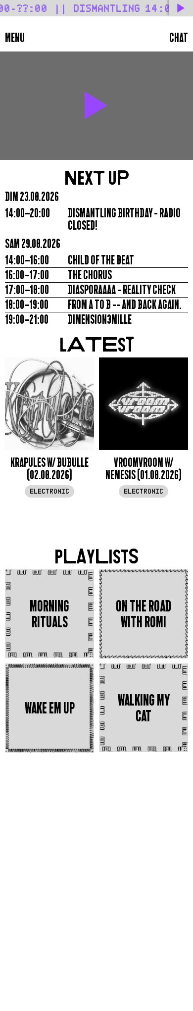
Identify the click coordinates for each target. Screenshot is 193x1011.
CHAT (178, 38)
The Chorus (90, 275)
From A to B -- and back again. (125, 305)
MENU (15, 38)
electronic (49, 491)
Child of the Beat (101, 260)
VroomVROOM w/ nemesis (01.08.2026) (143, 468)
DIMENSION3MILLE (100, 319)
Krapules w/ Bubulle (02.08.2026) (49, 468)
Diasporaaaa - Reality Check (122, 290)
